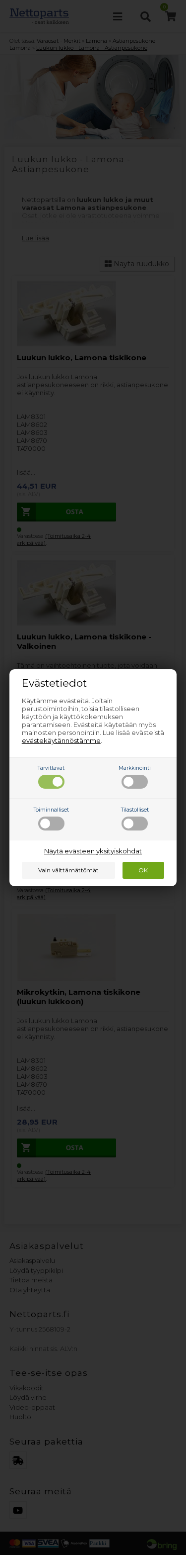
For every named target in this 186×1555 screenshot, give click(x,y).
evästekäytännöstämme (61, 740)
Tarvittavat (51, 768)
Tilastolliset (135, 810)
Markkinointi (135, 768)
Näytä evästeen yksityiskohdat (93, 851)
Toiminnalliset (51, 810)
